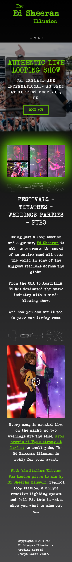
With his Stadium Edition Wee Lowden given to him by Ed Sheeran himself (35, 476)
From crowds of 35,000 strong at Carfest (37, 442)
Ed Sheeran (48, 243)
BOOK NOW (39, 108)
